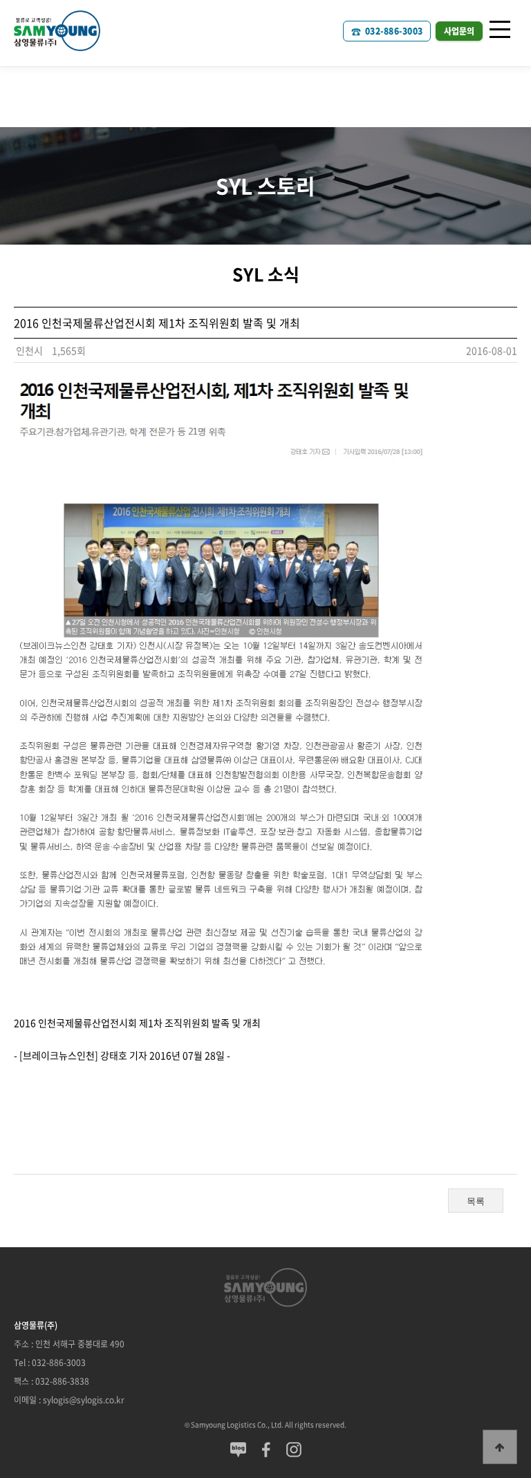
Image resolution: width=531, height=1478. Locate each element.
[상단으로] (500, 1447)
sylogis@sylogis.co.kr (83, 1400)
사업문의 (459, 31)
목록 (476, 1201)
